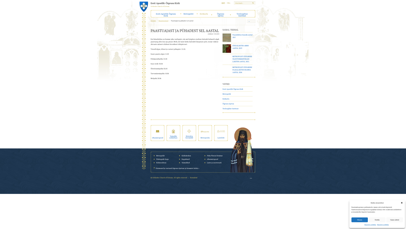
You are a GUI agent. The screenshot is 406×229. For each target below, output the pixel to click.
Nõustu (359, 220)
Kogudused (186, 159)
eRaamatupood (212, 159)
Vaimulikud (186, 163)
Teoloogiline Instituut (242, 15)
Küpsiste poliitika (370, 225)
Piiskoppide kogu (162, 159)
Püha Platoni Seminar (215, 156)
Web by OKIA (251, 178)
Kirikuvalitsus (161, 163)
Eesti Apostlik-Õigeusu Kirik (166, 15)
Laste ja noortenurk (214, 163)
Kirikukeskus (186, 156)
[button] (402, 203)
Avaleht (153, 21)
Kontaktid (193, 178)
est (223, 3)
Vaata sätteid (394, 220)
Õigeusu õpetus (220, 15)
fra (228, 3)
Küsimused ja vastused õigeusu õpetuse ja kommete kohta (177, 168)
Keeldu (377, 220)
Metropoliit (188, 14)
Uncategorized (163, 21)
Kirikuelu (204, 14)
